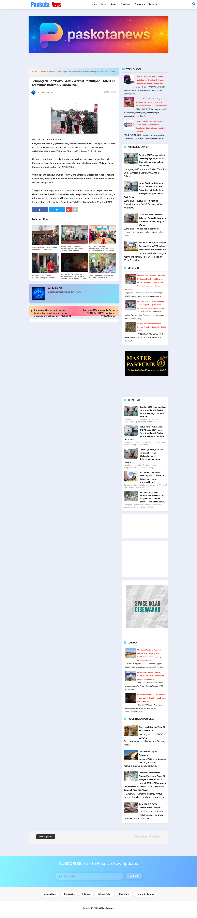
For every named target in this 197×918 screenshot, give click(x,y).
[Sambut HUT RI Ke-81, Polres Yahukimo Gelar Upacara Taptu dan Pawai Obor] (45, 235)
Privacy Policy (104, 894)
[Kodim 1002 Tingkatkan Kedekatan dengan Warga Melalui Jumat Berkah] (74, 234)
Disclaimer (124, 894)
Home (34, 72)
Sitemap (86, 894)
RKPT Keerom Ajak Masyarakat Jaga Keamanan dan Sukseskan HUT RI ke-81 (101, 248)
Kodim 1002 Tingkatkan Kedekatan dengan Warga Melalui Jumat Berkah (72, 248)
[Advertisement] (145, 526)
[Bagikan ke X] (57, 209)
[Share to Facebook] (40, 209)
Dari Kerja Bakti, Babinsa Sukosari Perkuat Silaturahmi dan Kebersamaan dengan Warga (143, 455)
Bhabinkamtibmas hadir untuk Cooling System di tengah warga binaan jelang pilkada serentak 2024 (52, 313)
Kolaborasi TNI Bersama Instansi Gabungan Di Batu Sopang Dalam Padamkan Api (73, 276)
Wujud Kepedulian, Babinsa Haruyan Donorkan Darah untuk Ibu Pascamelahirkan (150, 675)
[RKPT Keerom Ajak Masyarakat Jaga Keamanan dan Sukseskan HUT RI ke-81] (102, 234)
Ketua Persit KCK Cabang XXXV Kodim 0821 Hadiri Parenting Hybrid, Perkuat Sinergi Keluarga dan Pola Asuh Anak (144, 190)
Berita (43, 72)
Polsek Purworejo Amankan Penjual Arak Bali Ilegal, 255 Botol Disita (151, 327)
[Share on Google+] (69, 209)
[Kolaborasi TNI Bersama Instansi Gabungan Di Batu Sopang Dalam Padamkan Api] (74, 262)
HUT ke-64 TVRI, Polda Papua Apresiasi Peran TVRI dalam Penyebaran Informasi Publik (152, 246)
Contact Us (69, 894)
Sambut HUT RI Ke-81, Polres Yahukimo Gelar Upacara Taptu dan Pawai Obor (44, 249)
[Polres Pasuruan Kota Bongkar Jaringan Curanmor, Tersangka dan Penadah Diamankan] (45, 263)
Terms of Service (145, 894)
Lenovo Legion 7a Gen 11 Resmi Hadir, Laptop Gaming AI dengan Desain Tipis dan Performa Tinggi (150, 79)
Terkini (52, 72)
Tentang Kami (49, 894)
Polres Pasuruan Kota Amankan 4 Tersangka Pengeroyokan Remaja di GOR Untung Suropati (151, 304)
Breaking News (45, 837)
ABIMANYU (55, 288)
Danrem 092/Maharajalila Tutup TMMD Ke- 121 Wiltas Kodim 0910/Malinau (98, 313)
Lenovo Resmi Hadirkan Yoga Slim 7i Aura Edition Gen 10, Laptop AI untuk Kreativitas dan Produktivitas (151, 102)
